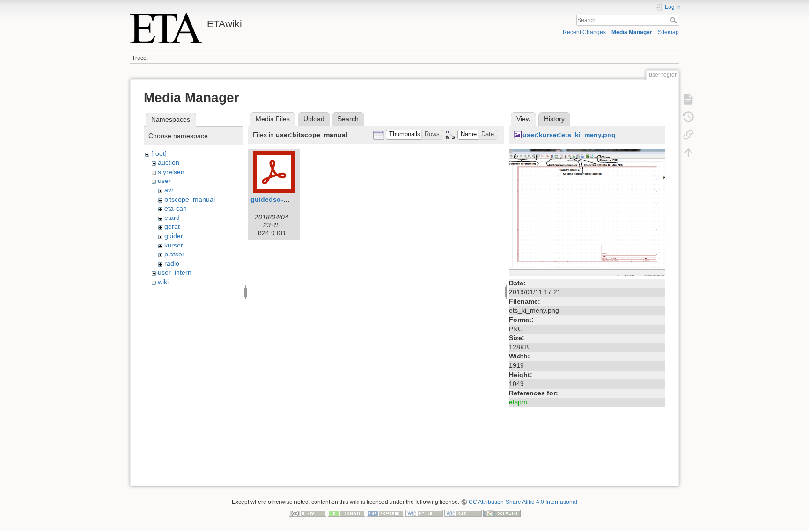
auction (168, 162)
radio (171, 263)
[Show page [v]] (688, 99)
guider (173, 236)
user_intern (174, 272)
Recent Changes (584, 32)
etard (172, 217)
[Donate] (346, 512)
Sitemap (668, 32)
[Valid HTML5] (424, 512)
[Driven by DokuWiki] (502, 512)
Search (674, 20)
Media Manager (631, 32)
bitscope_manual (189, 199)
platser (174, 254)
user (164, 180)
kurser (173, 245)
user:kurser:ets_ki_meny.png (569, 134)
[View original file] (587, 212)
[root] (159, 153)
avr (169, 190)
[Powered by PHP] (385, 512)
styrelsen (171, 171)
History (554, 119)
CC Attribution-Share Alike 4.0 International (523, 502)
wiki (163, 281)
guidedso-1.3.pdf (277, 199)
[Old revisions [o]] (688, 117)
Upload (313, 119)
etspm (518, 402)
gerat (172, 226)
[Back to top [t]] (688, 152)
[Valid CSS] (463, 512)
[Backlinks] (688, 135)
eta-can (175, 208)
